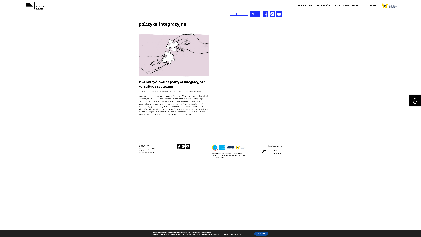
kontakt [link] (372, 5)
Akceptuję (261, 234)
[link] (415, 100)
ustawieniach (236, 235)
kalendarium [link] (305, 5)
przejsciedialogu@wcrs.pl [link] (146, 152)
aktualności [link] (323, 5)
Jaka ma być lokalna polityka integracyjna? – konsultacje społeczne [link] (173, 84)
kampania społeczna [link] (193, 91)
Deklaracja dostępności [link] (274, 146)
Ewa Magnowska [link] (162, 91)
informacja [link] (182, 91)
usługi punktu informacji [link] (348, 5)
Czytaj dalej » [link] (187, 114)
